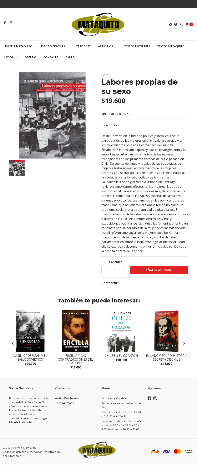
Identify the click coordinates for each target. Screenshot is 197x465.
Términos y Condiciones (116, 398)
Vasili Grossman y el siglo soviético (30, 357)
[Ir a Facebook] (5, 23)
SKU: (104, 114)
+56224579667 (64, 403)
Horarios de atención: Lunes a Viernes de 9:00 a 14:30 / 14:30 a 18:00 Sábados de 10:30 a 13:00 (121, 425)
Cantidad (116, 262)
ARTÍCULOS (105, 46)
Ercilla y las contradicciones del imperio (75, 359)
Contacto (50, 57)
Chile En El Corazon (121, 355)
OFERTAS (31, 57)
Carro (70, 57)
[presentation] (13, 344)
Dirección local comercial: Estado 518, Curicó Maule (121, 414)
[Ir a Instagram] (11, 23)
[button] (170, 24)
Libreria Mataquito (17, 46)
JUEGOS (8, 57)
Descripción (110, 125)
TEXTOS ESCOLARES (137, 46)
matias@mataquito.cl (68, 398)
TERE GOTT (83, 46)
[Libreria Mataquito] (98, 24)
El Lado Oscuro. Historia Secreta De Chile (166, 357)
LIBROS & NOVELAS (52, 46)
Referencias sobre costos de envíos (121, 405)
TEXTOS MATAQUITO (170, 46)
